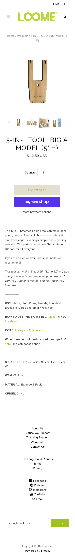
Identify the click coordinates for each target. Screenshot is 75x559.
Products (22, 35)
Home (11, 35)
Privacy (37, 468)
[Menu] (8, 17)
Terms (37, 463)
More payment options (37, 211)
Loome (48, 546)
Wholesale (37, 442)
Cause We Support (38, 432)
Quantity (30, 172)
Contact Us (38, 446)
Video (52, 316)
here (8, 343)
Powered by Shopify (37, 550)
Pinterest (37, 330)
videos (12, 321)
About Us (37, 428)
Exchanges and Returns (37, 459)
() (59, 4)
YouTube (39, 494)
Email (39, 499)
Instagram (21, 330)
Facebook (39, 480)
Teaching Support (37, 437)
